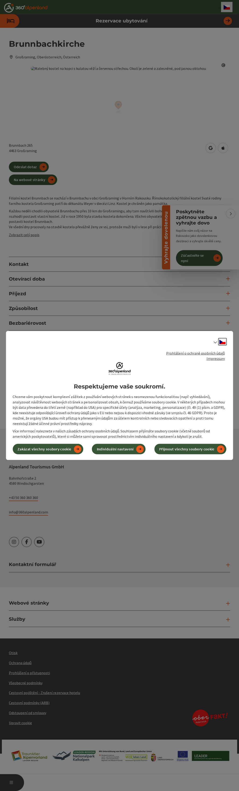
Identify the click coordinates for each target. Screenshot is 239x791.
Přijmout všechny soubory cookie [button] (186, 449)
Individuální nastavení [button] (115, 449)
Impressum (216, 358)
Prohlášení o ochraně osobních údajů (195, 353)
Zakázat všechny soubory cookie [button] (44, 449)
